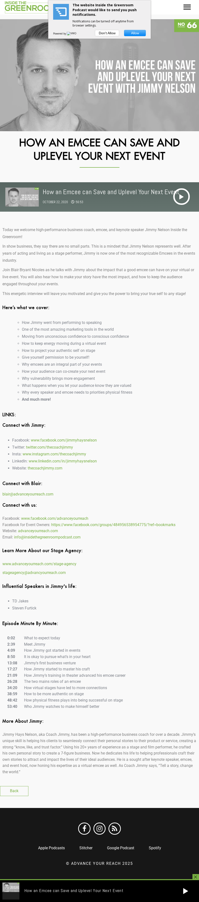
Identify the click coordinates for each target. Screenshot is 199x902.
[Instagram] (99, 829)
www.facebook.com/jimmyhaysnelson (64, 440)
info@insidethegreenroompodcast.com (47, 537)
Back (14, 791)
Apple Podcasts (51, 848)
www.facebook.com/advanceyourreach (54, 518)
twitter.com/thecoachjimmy (49, 447)
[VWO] (72, 33)
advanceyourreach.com (38, 531)
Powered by (60, 33)
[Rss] (114, 829)
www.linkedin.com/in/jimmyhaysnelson (63, 461)
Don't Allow (107, 33)
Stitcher (85, 848)
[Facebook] (84, 829)
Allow (135, 33)
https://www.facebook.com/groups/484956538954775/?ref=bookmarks (113, 524)
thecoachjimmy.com (45, 468)
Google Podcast (120, 848)
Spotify (155, 848)
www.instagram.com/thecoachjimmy (54, 454)
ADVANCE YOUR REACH (96, 863)
